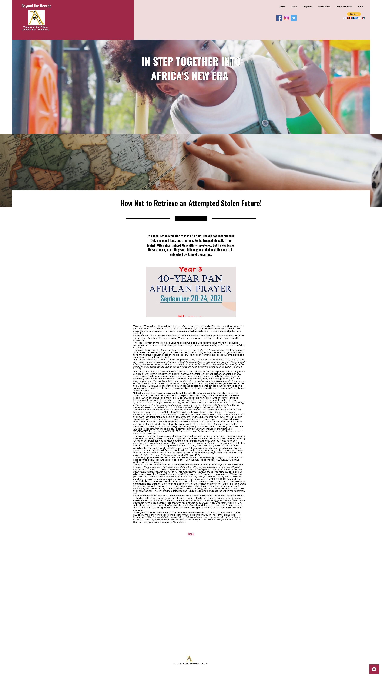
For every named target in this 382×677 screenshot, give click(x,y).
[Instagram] (286, 18)
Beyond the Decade (36, 6)
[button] (354, 15)
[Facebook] (279, 18)
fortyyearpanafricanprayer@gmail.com (164, 522)
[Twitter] (294, 18)
